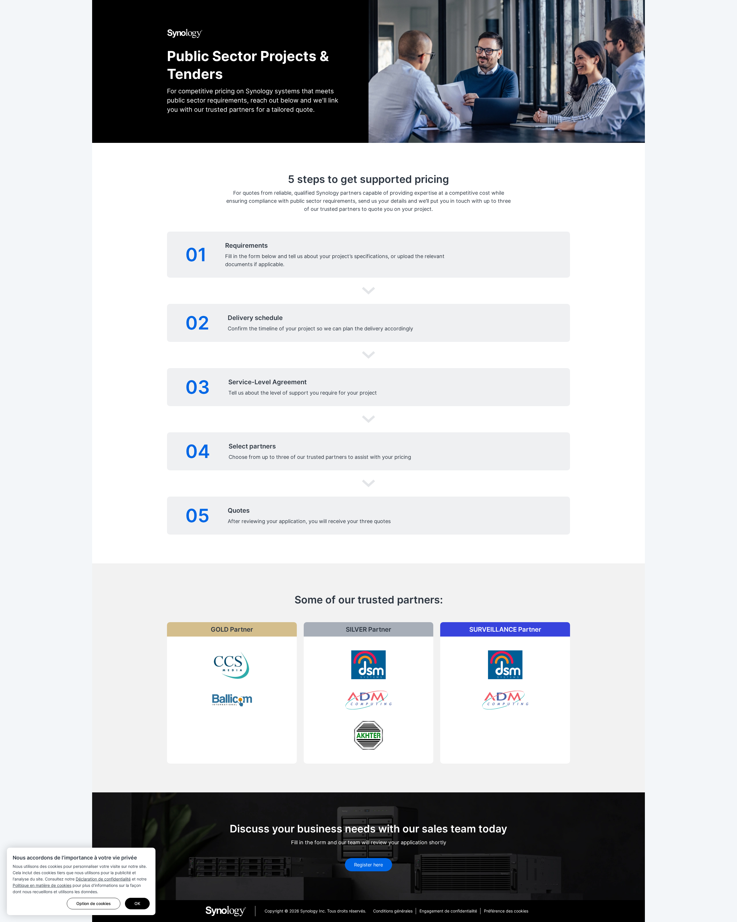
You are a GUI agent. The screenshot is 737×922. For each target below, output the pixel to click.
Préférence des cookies (506, 910)
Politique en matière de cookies (42, 885)
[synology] (230, 911)
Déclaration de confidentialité (103, 878)
